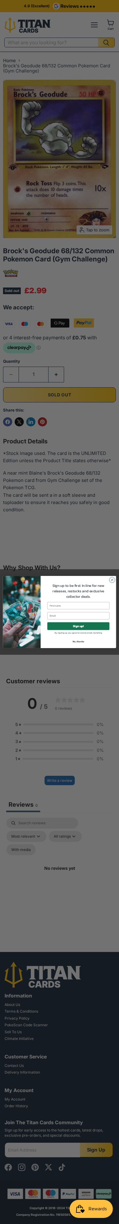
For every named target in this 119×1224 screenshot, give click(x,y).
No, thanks (78, 641)
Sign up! (78, 626)
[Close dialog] (112, 580)
